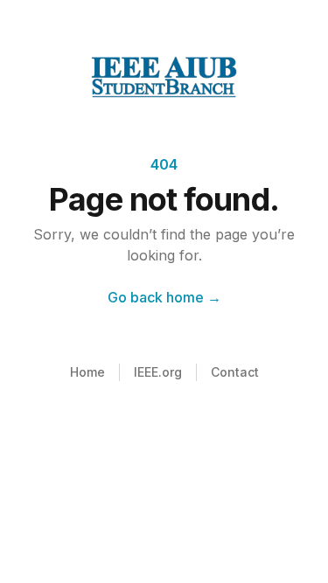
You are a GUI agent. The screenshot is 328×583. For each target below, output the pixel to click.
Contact (235, 371)
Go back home (164, 297)
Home (87, 371)
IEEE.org (158, 371)
